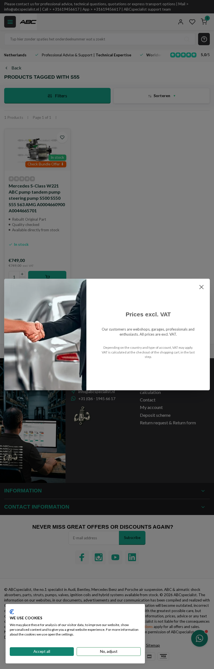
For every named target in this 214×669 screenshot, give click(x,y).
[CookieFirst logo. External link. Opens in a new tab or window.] (12, 611)
